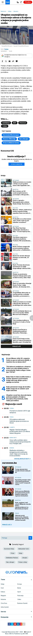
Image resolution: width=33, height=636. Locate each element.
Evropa (12, 448)
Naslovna (3, 11)
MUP (14, 123)
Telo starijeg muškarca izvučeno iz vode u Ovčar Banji (21, 322)
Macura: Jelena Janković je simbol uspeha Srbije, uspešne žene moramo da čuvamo (22, 211)
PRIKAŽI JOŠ (6, 524)
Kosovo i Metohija (9, 139)
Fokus (11, 417)
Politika (15, 208)
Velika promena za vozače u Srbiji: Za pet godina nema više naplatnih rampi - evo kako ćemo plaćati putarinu (22, 183)
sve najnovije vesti (21, 459)
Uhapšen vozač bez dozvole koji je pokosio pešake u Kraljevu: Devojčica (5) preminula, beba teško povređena (18, 397)
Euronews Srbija (9, 549)
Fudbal (12, 408)
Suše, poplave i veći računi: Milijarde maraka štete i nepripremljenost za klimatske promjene (23, 505)
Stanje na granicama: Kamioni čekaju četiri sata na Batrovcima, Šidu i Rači (22, 275)
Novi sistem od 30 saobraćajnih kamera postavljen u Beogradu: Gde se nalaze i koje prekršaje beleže (21, 192)
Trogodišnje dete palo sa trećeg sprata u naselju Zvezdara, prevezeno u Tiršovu (21, 294)
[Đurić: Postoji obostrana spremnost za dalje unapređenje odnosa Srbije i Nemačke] (6, 266)
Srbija (9, 11)
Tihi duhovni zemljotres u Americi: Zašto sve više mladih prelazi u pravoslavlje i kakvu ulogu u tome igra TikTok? (18, 369)
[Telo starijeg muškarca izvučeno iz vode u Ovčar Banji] (6, 321)
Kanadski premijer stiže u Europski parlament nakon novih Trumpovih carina (23, 482)
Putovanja (20, 595)
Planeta (12, 427)
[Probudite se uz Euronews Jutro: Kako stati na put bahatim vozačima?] (6, 220)
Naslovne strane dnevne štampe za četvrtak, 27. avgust (21, 257)
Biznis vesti (13, 437)
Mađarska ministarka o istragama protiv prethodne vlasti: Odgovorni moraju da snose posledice (18, 453)
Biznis (19, 588)
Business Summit (22, 603)
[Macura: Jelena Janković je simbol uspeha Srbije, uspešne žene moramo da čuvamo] (6, 211)
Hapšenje (6, 123)
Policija (23, 123)
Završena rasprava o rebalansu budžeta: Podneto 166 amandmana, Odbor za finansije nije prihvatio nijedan (22, 239)
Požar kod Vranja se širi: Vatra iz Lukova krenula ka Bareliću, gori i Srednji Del (22, 340)
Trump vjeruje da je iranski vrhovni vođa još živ (22, 470)
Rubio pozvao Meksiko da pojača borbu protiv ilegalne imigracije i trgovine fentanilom (22, 493)
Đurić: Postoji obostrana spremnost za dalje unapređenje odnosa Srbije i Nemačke (22, 266)
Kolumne (3, 599)
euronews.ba (9, 463)
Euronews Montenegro (11, 135)
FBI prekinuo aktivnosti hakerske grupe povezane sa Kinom (19, 421)
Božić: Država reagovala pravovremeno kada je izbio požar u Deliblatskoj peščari (21, 248)
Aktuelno (15, 11)
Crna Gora (4, 603)
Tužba (4, 126)
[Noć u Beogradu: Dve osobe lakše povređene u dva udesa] (1, 318)
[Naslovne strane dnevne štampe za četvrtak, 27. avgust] (6, 257)
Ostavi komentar (16, 164)
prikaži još (16, 346)
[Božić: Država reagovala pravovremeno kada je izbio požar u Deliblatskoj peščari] (6, 247)
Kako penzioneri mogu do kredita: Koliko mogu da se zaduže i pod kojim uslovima (18, 388)
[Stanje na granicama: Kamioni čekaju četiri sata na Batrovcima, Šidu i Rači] (6, 275)
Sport (19, 591)
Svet (2, 588)
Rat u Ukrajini (23, 139)
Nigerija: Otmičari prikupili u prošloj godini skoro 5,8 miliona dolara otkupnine (20, 431)
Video (19, 599)
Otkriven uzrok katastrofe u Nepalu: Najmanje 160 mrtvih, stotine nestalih (22, 518)
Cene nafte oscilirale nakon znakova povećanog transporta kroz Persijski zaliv (20, 441)
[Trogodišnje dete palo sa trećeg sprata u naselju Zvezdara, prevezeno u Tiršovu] (6, 294)
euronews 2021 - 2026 (16, 632)
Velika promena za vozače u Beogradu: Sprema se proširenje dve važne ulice (22, 303)
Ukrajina (24, 557)
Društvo (15, 189)
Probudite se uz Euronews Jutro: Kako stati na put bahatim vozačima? (22, 220)
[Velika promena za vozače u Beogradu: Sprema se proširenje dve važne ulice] (6, 303)
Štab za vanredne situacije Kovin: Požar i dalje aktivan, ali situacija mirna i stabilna (22, 285)
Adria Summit (5, 607)
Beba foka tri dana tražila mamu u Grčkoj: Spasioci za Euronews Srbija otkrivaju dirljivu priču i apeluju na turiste (18, 379)
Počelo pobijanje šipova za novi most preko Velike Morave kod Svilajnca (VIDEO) (22, 312)
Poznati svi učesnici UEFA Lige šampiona (20, 411)
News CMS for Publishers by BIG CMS (16, 633)
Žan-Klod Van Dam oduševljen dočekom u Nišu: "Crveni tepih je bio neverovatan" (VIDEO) (21, 229)
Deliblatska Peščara (12, 557)
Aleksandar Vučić (23, 549)
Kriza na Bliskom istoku (11, 143)
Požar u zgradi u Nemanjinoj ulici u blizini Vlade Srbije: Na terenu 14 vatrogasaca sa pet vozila (22, 202)
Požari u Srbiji (23, 562)
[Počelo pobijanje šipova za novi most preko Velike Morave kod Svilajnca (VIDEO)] (6, 312)
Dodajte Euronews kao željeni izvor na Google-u (15, 55)
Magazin (3, 595)
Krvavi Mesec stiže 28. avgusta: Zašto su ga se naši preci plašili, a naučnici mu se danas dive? (18, 360)
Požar (12, 553)
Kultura (3, 591)
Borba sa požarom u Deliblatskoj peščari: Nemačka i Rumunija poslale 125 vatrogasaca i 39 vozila (22, 331)
